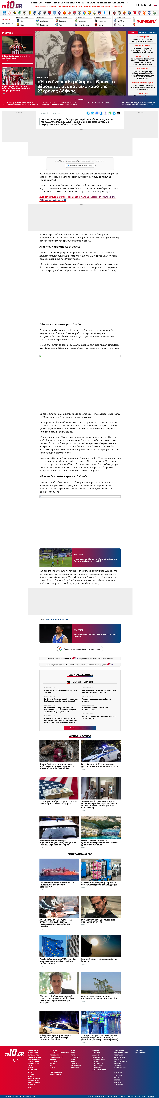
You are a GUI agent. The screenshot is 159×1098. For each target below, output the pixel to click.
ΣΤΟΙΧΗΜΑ (44, 7)
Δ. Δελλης (95, 1055)
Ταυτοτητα (88, 1096)
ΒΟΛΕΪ (60, 3)
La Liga (30, 1066)
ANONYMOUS (83, 3)
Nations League (34, 1083)
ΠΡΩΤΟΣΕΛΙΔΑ (107, 7)
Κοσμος (31, 1076)
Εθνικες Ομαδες (34, 1081)
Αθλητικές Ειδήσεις (72, 665)
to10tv (116, 1078)
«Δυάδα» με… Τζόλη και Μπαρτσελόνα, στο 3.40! (142, 40)
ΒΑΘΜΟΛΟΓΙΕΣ (82, 7)
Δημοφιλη (77, 682)
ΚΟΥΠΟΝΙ (53, 7)
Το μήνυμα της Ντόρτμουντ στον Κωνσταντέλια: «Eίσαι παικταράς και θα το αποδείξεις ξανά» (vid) (142, 61)
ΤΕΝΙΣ (66, 3)
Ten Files (139, 1050)
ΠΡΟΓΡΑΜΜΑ (94, 7)
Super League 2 (33, 1055)
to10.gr (43, 113)
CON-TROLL (119, 7)
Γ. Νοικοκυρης (97, 1057)
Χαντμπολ (75, 1057)
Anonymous (119, 1050)
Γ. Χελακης (96, 1053)
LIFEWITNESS (122, 3)
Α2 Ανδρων (53, 1061)
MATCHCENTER (68, 7)
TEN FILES (112, 3)
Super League (33, 1053)
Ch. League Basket (56, 1057)
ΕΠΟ (29, 1087)
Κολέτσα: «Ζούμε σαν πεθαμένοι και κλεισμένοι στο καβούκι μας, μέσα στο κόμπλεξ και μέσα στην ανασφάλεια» (142, 75)
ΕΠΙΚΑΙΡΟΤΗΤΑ (140, 1053)
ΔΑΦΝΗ (58, 619)
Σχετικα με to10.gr (101, 1096)
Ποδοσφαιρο (33, 1050)
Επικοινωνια (131, 1096)
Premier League (33, 1063)
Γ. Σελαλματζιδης (98, 1059)
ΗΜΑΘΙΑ (65, 619)
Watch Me (118, 1073)
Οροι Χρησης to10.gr (117, 1096)
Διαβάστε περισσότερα (80, 728)
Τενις (73, 1059)
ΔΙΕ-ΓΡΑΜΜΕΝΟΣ (119, 1057)
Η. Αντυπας (96, 1068)
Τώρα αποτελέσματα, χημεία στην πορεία (97, 700)
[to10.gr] (12, 5)
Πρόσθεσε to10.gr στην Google (81, 166)
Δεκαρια (95, 1050)
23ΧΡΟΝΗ (50, 619)
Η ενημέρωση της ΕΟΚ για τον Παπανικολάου (95, 708)
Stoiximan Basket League (59, 1053)
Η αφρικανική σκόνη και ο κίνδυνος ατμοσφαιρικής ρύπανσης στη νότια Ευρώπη (20, 103)
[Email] (118, 113)
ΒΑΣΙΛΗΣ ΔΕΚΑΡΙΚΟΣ (120, 1061)
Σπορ (73, 1050)
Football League (34, 1057)
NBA (51, 1070)
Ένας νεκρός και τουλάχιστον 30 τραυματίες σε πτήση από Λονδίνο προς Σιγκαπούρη (137, 103)
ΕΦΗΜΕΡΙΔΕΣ (118, 1082)
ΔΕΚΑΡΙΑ (73, 3)
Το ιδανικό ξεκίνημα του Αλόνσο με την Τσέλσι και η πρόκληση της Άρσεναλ (142, 50)
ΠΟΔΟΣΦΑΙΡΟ (37, 3)
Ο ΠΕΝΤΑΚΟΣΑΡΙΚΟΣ (121, 1053)
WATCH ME (94, 3)
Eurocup (53, 1059)
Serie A (30, 1068)
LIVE (59, 7)
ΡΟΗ (37, 7)
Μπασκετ (53, 1050)
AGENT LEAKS (118, 1055)
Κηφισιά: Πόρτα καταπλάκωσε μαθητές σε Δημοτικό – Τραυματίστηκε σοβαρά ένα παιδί (59, 103)
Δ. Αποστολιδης (98, 1066)
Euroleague (54, 1055)
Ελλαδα (52, 1063)
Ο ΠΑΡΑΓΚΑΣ (118, 1059)
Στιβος (73, 1061)
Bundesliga (32, 1070)
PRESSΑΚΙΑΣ (118, 1063)
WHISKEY (151, 1096)
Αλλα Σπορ (75, 1068)
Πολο (73, 1055)
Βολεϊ (73, 1053)
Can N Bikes (75, 1063)
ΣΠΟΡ (55, 3)
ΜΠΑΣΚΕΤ (47, 3)
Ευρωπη (31, 1074)
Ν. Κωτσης (96, 1061)
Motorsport (76, 1066)
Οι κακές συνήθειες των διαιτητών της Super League (99, 717)
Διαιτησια (31, 1085)
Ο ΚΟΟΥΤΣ (117, 1066)
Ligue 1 (30, 1072)
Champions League (35, 1059)
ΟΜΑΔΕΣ (103, 3)
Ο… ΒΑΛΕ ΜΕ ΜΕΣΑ (120, 1068)
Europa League (33, 1061)
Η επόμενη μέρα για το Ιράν (98, 102)
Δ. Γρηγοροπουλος (99, 1070)
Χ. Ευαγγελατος (97, 1063)
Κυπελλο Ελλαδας (34, 1078)
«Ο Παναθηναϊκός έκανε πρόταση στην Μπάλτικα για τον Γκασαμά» (143, 87)
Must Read (88, 682)
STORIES (117, 1080)
